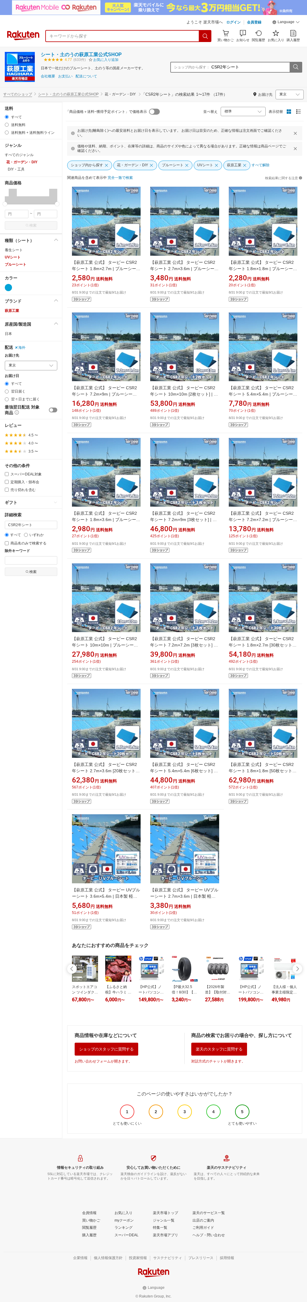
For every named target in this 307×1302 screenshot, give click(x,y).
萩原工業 (12, 311)
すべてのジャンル (19, 155)
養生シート (14, 250)
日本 (8, 334)
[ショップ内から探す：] (296, 67)
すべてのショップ (17, 94)
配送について (86, 76)
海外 (21, 347)
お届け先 (12, 355)
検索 (33, 225)
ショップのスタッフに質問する (106, 1049)
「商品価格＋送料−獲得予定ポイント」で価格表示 (106, 112)
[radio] (7, 117)
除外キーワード (17, 551)
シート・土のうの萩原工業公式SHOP (81, 54)
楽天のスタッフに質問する (219, 1049)
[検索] (205, 36)
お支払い (65, 76)
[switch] (53, 410)
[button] (286, 23)
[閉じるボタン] (295, 133)
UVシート (13, 257)
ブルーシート (15, 264)
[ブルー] (8, 287)
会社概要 (48, 76)
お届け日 (12, 376)
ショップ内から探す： (192, 67)
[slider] (5, 204)
